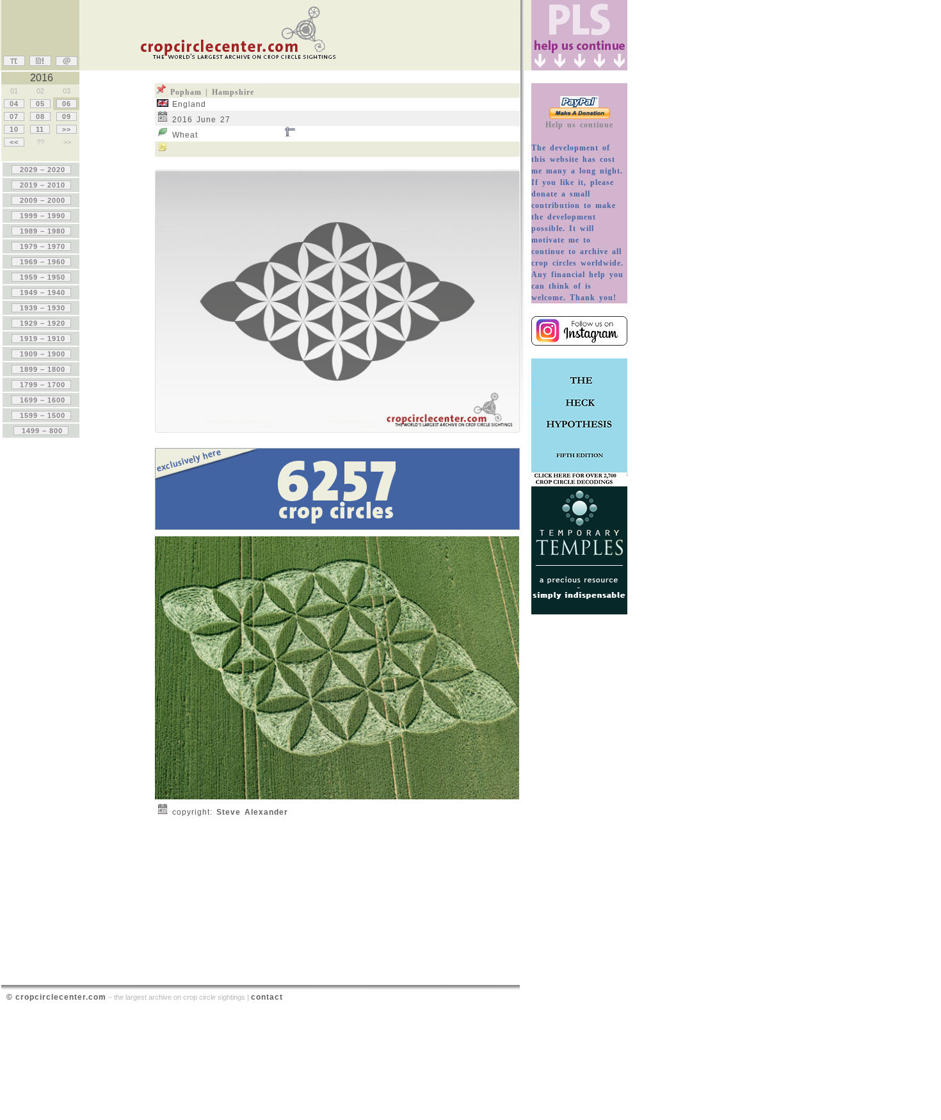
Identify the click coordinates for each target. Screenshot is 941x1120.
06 (66, 104)
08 (40, 116)
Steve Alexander (252, 812)
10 (14, 129)
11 (40, 129)
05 (40, 104)
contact (267, 997)
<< (14, 142)
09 (66, 116)
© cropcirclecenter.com (56, 997)
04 (14, 104)
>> (66, 129)
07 (14, 116)
